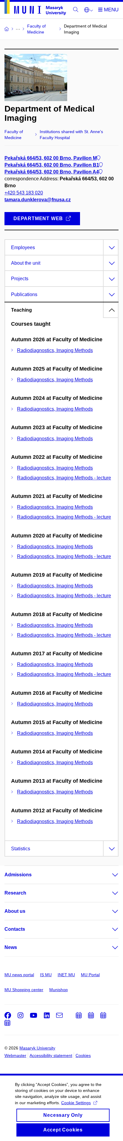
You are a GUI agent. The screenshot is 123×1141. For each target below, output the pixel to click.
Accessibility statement (51, 1055)
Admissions (18, 874)
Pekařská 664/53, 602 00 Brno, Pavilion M (50, 158)
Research (15, 892)
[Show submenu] (109, 875)
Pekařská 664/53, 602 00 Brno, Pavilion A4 (51, 171)
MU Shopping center (23, 989)
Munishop (58, 989)
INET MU (66, 974)
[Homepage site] (35, 8)
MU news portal (19, 974)
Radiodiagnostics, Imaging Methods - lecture (64, 477)
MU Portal (90, 974)
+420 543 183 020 (23, 192)
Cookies (83, 1055)
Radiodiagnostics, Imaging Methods (55, 350)
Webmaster (15, 1055)
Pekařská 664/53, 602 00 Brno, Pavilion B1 (51, 164)
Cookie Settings (76, 1102)
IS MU (46, 974)
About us (14, 911)
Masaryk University (37, 1048)
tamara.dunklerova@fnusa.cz (37, 199)
